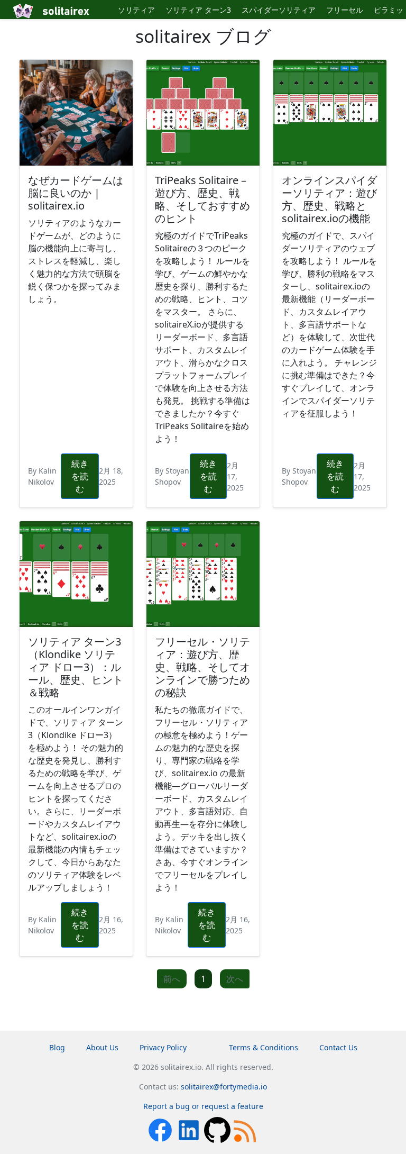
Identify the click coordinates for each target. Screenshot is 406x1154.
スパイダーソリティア (279, 10)
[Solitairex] (62, 11)
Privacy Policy (163, 1047)
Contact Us (338, 1047)
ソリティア (136, 10)
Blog (57, 1047)
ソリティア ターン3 (198, 10)
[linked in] (190, 1129)
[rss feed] (246, 1129)
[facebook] (161, 1129)
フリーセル (344, 10)
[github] (218, 1129)
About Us (102, 1047)
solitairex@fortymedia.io (224, 1087)
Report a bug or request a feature (203, 1106)
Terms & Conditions (263, 1047)
